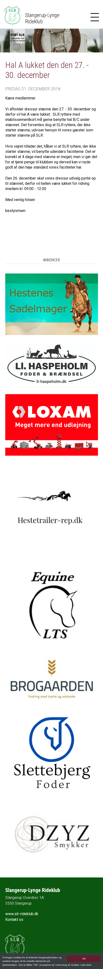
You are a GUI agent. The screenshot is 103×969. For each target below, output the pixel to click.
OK (84, 958)
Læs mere (86, 965)
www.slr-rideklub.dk (21, 914)
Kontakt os (14, 919)
